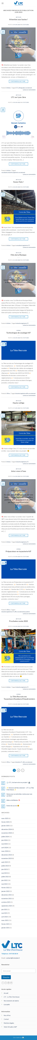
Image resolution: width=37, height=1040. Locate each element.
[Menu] (2, 3)
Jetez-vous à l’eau (18, 471)
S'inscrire (6, 977)
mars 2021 (4, 920)
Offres (18, 330)
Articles (18, 17)
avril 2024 (4, 847)
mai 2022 (4, 884)
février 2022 (5, 887)
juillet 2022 (5, 876)
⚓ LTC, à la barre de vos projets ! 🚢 (18, 782)
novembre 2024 (6, 833)
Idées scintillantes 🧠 (13, 800)
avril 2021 (4, 917)
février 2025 (5, 822)
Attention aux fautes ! (18, 19)
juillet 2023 (5, 866)
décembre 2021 (6, 895)
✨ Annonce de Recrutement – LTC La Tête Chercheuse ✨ (20, 788)
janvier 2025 (5, 825)
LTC (17, 88)
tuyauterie (27, 611)
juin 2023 (4, 869)
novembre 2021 (6, 898)
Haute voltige (18, 403)
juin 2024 (4, 840)
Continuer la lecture (18, 81)
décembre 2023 (6, 855)
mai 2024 (4, 844)
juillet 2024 (5, 836)
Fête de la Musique (18, 255)
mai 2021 (4, 913)
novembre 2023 (6, 858)
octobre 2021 (5, 902)
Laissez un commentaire (29, 90)
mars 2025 (4, 818)
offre (27, 393)
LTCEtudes (26, 24)
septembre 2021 (6, 906)
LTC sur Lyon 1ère (18, 97)
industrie (10, 172)
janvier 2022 (5, 891)
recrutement (28, 88)
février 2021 (5, 924)
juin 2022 (4, 880)
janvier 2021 (5, 928)
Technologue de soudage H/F (18, 333)
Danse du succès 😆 (12, 805)
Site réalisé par (17, 1037)
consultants (4, 172)
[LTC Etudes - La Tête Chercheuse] (18, 3)
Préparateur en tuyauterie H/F (18, 551)
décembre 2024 (6, 829)
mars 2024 (4, 851)
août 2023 (4, 862)
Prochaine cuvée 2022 (18, 621)
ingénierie (15, 172)
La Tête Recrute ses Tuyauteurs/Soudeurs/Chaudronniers (19, 697)
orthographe (21, 88)
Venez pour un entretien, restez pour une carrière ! (19, 795)
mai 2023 (4, 873)
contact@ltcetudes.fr (13, 958)
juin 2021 (4, 909)
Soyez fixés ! (18, 182)
